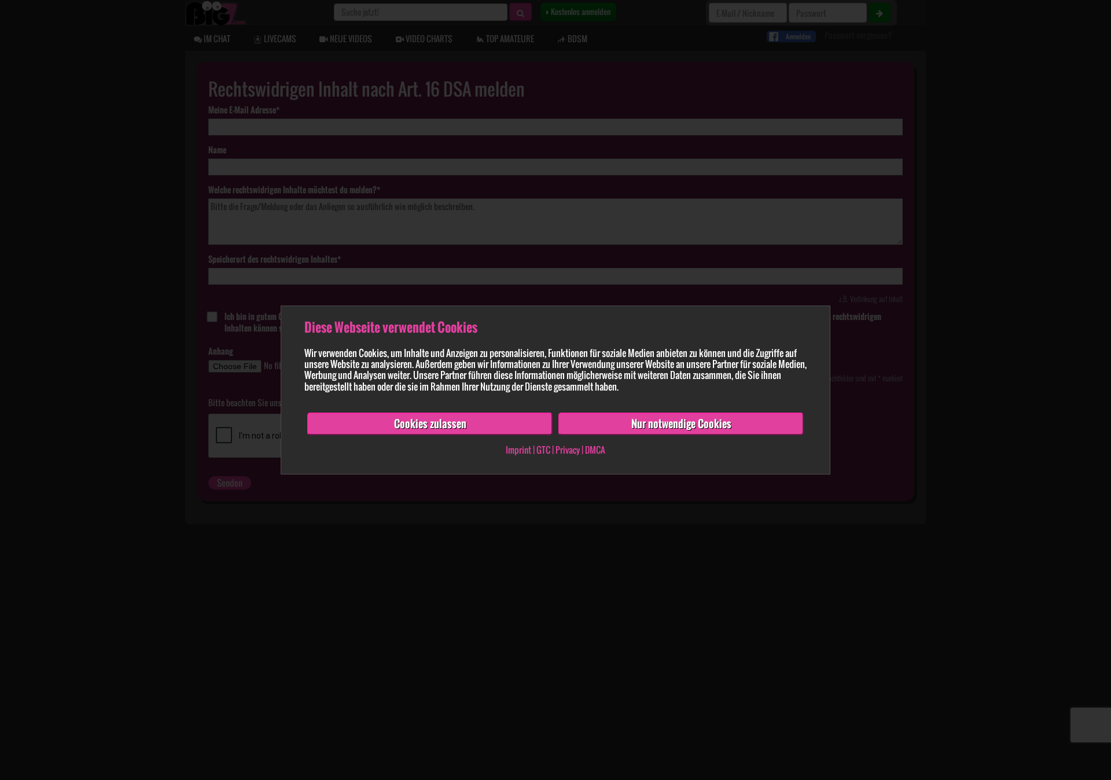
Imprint (518, 450)
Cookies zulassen (430, 423)
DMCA (595, 450)
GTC (543, 450)
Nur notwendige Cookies (681, 423)
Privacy (568, 450)
